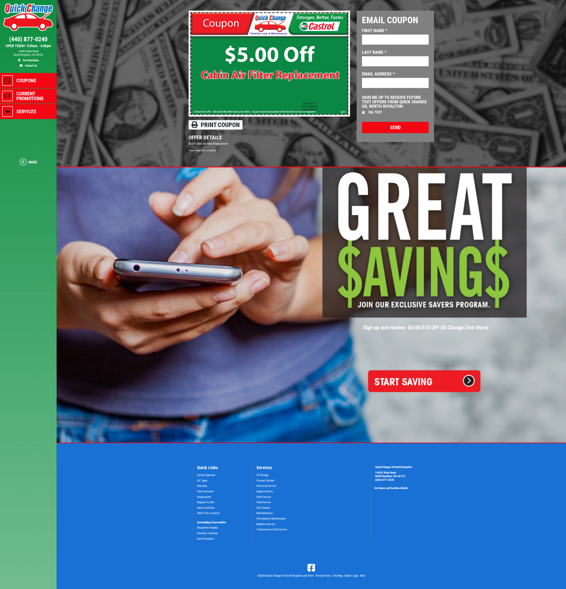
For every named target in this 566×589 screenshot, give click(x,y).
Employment (204, 497)
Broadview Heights (207, 527)
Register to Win (205, 502)
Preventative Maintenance (271, 518)
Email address (378, 74)
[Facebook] (311, 568)
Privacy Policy (323, 575)
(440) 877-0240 (384, 480)
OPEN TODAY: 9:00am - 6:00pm (28, 46)
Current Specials (206, 475)
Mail (362, 575)
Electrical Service (266, 485)
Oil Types (202, 480)
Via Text (375, 112)
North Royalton (205, 538)
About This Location (208, 513)
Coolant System (265, 480)
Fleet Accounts (205, 491)
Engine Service (264, 491)
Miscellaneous (264, 513)
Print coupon (219, 125)
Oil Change (262, 475)
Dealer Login (351, 575)
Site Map (338, 575)
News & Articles (206, 507)
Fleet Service (263, 497)
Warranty (202, 485)
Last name (374, 52)
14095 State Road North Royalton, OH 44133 (390, 474)
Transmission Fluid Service (271, 529)
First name (374, 30)
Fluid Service (263, 502)
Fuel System (263, 507)
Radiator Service (265, 524)
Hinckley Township (207, 533)
